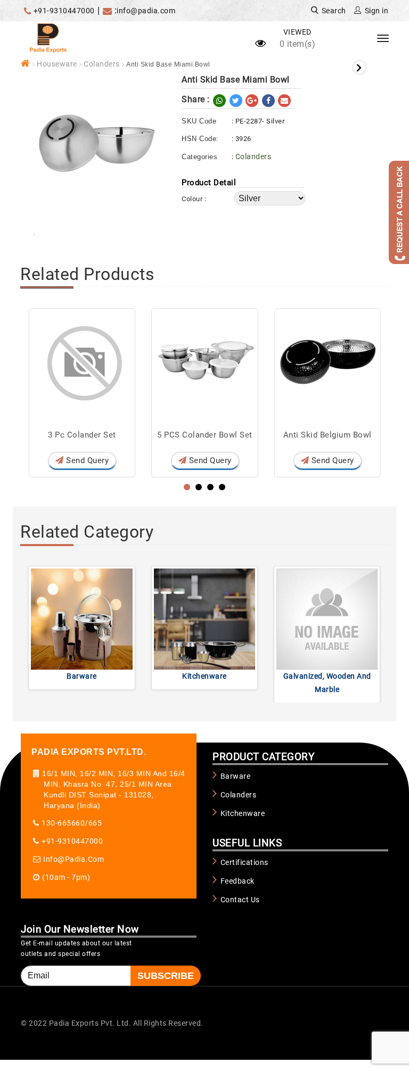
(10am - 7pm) (66, 877)
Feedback (237, 881)
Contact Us (240, 899)
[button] (187, 487)
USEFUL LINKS (247, 843)
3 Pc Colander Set (82, 435)
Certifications (244, 862)
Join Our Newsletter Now (80, 929)
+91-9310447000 (64, 10)
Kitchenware (204, 676)
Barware (82, 676)
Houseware (57, 64)
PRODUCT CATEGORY (263, 757)
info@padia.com (146, 10)
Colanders (102, 64)
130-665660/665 (72, 823)
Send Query (86, 460)
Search (333, 10)
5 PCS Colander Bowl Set (204, 435)
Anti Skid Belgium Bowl (327, 435)
